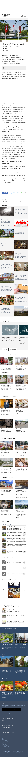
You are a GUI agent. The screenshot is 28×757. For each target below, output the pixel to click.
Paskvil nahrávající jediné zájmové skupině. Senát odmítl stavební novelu (20, 646)
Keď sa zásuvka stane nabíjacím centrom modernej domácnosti (6, 430)
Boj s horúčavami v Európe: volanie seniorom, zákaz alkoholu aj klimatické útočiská (6, 512)
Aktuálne (5, 197)
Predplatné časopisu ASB (7, 725)
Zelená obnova (7, 478)
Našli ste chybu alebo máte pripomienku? (12, 201)
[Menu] (25, 16)
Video (4, 322)
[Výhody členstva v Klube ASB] (3, 67)
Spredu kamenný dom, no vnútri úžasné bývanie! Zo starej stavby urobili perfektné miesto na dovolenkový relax (7, 670)
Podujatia (5, 558)
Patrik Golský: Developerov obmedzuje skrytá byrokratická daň (21, 469)
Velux (4, 199)
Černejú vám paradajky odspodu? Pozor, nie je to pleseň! (20, 693)
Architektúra (7, 354)
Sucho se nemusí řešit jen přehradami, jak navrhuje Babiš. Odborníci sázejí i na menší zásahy (7, 646)
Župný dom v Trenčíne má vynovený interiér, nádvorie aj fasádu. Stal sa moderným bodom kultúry (21, 388)
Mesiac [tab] (9, 524)
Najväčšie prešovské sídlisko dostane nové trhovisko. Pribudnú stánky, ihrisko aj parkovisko (16, 546)
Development (7, 438)
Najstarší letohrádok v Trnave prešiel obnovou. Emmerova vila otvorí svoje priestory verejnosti (6, 388)
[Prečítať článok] (10, 330)
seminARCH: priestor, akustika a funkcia (16, 562)
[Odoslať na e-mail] (25, 193)
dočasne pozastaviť (21, 74)
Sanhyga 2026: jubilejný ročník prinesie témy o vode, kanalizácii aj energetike (15, 622)
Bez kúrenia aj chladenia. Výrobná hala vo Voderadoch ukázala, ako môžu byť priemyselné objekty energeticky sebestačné (16, 528)
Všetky (5, 349)
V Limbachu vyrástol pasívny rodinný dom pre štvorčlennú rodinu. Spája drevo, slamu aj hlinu (16, 551)
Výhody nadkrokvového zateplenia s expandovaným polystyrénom (15, 610)
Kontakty (4, 722)
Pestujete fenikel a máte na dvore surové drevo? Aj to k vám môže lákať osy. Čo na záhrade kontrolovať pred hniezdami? (20, 670)
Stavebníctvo (7, 396)
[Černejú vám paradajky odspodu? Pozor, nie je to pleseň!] (21, 685)
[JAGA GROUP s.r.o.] (5, 742)
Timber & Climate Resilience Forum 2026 (16, 573)
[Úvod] (6, 15)
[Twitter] (14, 193)
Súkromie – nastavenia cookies (9, 734)
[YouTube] (22, 193)
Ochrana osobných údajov (8, 732)
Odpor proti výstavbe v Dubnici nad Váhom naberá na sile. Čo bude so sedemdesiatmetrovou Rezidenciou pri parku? (16, 534)
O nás (3, 720)
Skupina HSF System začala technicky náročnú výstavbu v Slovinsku (15, 616)
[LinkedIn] (18, 193)
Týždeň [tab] (4, 524)
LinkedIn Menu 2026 (11, 567)
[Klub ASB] (22, 16)
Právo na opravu (5, 730)
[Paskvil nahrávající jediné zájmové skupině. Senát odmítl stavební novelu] (21, 638)
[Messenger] (11, 193)
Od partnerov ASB (8, 606)
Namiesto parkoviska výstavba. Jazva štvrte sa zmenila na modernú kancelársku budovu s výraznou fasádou (6, 369)
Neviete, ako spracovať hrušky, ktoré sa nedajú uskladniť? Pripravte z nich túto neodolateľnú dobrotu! (7, 694)
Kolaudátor (13, 349)
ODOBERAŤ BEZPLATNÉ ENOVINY (11, 710)
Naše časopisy (7, 580)
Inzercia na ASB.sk (6, 727)
